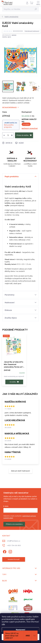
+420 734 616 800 (14, 545)
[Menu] (38, 3)
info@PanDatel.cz (13, 541)
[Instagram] (10, 551)
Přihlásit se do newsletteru (14, 524)
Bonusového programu (8, 126)
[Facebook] (4, 551)
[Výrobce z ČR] (28, 599)
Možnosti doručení (30, 128)
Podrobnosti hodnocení (32, 31)
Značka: (6, 37)
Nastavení (20, 629)
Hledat (36, 9)
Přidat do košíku (23, 135)
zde (3, 624)
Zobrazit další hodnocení (20, 471)
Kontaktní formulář (14, 559)
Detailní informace (9, 107)
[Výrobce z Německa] (13, 591)
